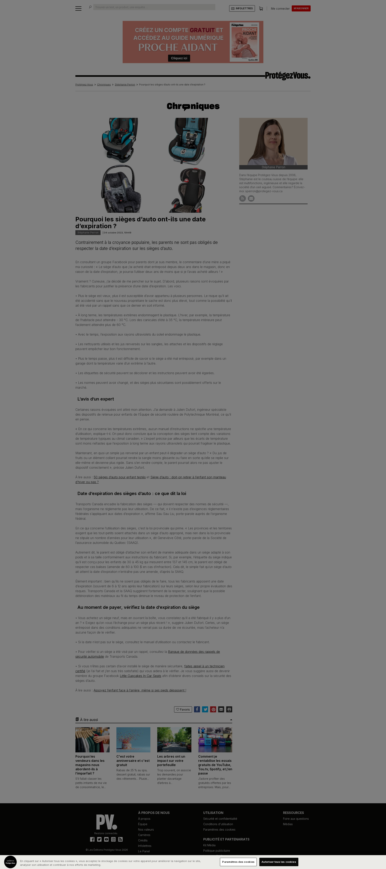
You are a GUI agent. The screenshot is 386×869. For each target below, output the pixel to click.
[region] (193, 862)
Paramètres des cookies (238, 861)
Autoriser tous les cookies (279, 861)
